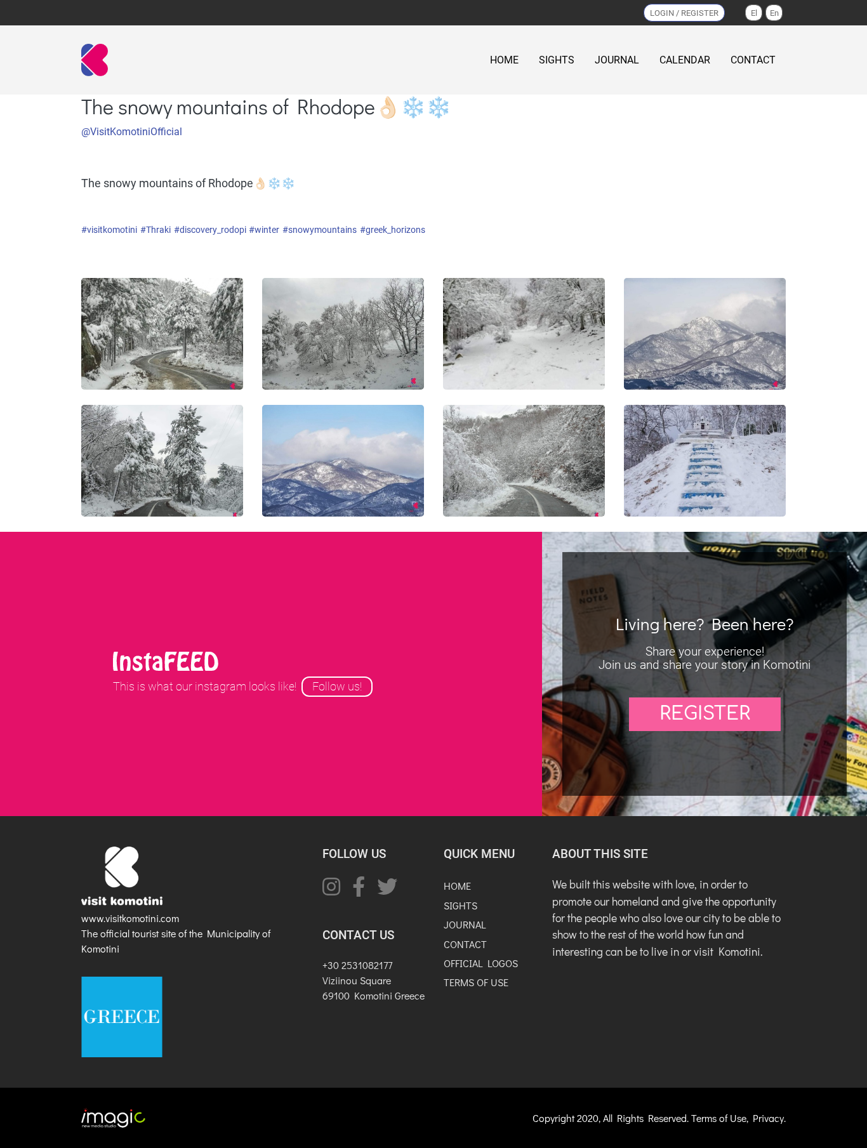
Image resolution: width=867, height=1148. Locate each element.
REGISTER (704, 714)
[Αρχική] (97, 60)
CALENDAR (684, 60)
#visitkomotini (109, 230)
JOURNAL (617, 60)
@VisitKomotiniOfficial (131, 132)
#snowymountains (319, 230)
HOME (504, 60)
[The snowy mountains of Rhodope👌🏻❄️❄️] (162, 333)
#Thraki (155, 230)
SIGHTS (556, 60)
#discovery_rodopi (210, 230)
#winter (264, 230)
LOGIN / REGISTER (684, 13)
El (754, 13)
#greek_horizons (392, 230)
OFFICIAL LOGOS (481, 963)
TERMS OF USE (476, 982)
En (774, 13)
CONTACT (753, 60)
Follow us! (337, 686)
